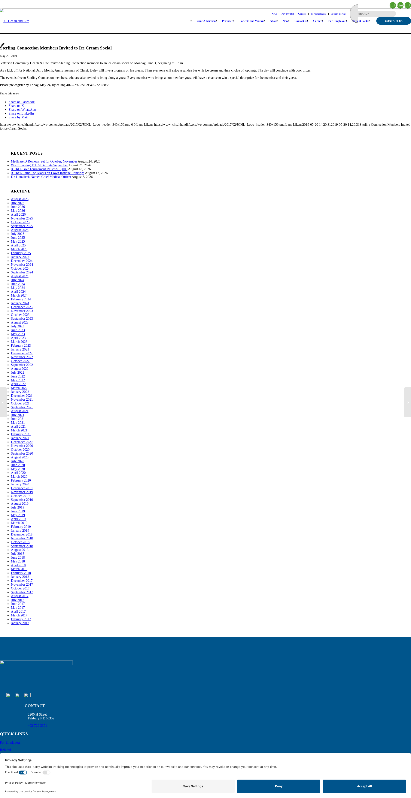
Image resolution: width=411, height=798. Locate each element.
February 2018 (21, 573)
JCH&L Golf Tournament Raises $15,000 (39, 169)
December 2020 (22, 442)
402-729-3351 (37, 725)
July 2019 (17, 507)
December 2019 (22, 488)
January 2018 (20, 577)
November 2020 (22, 445)
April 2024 (18, 291)
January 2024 (20, 303)
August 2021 (19, 411)
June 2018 (18, 557)
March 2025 (19, 249)
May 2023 (18, 334)
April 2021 (18, 426)
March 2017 (19, 615)
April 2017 (18, 611)
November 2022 (22, 357)
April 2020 (18, 472)
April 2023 (18, 338)
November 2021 (22, 399)
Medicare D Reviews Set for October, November (44, 161)
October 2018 (20, 542)
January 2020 (20, 484)
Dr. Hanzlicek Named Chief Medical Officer (41, 177)
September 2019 (22, 499)
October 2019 (20, 496)
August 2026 (19, 199)
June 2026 (18, 207)
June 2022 (18, 376)
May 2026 (18, 210)
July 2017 (17, 600)
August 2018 (19, 550)
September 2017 (22, 592)
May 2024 (18, 287)
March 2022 (19, 388)
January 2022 (20, 392)
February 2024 (21, 299)
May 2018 (18, 561)
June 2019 (18, 511)
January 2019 (20, 530)
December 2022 (22, 353)
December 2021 (22, 395)
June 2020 (18, 465)
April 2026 (18, 214)
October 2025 (20, 222)
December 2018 (22, 534)
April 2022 (18, 384)
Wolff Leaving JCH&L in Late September (39, 165)
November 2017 (22, 584)
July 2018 (17, 553)
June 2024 (18, 284)
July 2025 (17, 234)
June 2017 (18, 604)
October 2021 (20, 403)
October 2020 (20, 449)
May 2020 (18, 469)
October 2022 (20, 361)
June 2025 (18, 237)
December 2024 (22, 261)
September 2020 (22, 453)
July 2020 (17, 461)
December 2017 (22, 580)
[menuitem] (206, 21)
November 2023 (22, 311)
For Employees (10, 742)
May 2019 (18, 515)
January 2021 (20, 438)
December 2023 (22, 307)
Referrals (6, 750)
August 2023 (19, 322)
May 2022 (18, 380)
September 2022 (22, 365)
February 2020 (21, 480)
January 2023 (20, 349)
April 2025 (18, 245)
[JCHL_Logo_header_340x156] (14, 25)
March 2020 (19, 476)
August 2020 (19, 457)
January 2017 (20, 623)
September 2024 (22, 272)
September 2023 (22, 318)
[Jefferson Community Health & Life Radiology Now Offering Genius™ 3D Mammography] (3, 402)
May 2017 (18, 607)
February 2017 (21, 619)
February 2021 (21, 434)
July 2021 (17, 415)
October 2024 (20, 268)
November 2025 (22, 218)
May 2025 (18, 241)
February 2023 (21, 345)
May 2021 (18, 422)
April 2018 (18, 565)
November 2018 (22, 538)
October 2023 (20, 314)
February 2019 (21, 526)
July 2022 (17, 372)
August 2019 (19, 503)
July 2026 (17, 203)
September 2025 (22, 226)
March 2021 (19, 430)
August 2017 (19, 596)
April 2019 (18, 519)
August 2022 (19, 368)
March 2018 (19, 569)
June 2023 (18, 330)
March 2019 (19, 523)
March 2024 (19, 295)
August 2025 (19, 230)
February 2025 (21, 253)
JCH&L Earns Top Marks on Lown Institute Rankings (47, 173)
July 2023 (17, 326)
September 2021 (22, 407)
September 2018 (22, 546)
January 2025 (20, 257)
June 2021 (18, 419)
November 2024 (22, 264)
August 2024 (19, 276)
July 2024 (17, 280)
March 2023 (19, 341)
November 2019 (22, 492)
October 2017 (20, 588)
